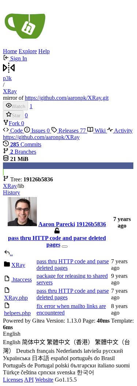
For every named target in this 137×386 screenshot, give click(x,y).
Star (16, 115)
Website (44, 380)
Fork (15, 123)
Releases (71, 130)
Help (44, 51)
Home (10, 51)
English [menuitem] (11, 342)
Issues (40, 130)
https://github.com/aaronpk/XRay (41, 137)
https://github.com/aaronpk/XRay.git (67, 98)
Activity (123, 130)
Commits (25, 144)
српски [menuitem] (47, 372)
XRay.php (16, 298)
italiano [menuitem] (106, 365)
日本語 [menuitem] (40, 358)
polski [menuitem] (62, 365)
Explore (28, 51)
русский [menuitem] (113, 351)
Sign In (18, 58)
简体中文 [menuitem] (33, 342)
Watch (18, 106)
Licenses (13, 380)
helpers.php (17, 313)
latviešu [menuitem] (92, 351)
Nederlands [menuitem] (69, 351)
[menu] (68, 354)
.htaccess (21, 279)
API (29, 380)
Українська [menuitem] (16, 358)
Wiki (100, 130)
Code (16, 130)
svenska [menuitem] (66, 372)
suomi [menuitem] (123, 365)
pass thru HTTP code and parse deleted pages (57, 241)
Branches (23, 152)
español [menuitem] (59, 358)
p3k (7, 78)
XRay (10, 91)
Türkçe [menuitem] (11, 372)
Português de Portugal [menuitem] (28, 365)
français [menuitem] (45, 351)
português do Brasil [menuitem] (92, 358)
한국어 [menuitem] (85, 372)
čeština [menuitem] (29, 372)
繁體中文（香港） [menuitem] (70, 342)
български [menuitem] (83, 365)
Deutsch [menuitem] (25, 351)
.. (11, 253)
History (11, 192)
